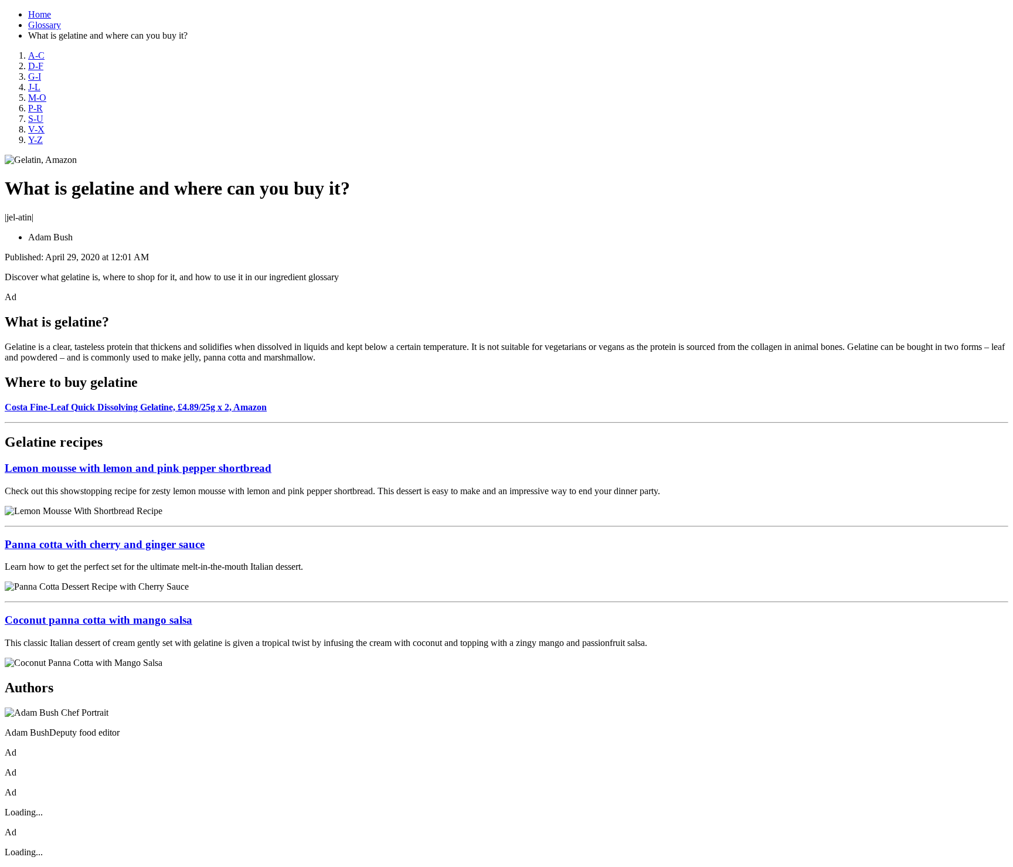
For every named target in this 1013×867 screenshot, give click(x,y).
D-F (35, 66)
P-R (35, 108)
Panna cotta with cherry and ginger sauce (105, 544)
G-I (34, 76)
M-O (37, 98)
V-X (36, 129)
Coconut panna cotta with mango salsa (98, 620)
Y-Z (35, 140)
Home (39, 14)
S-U (35, 119)
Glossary (44, 25)
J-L (34, 87)
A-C (36, 55)
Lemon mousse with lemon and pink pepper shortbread (138, 468)
